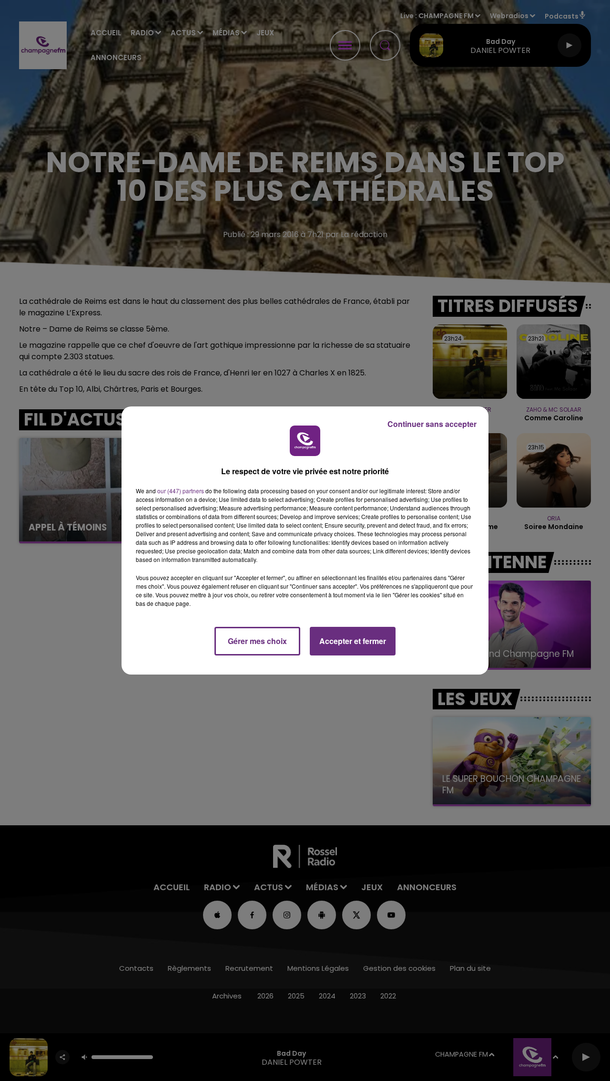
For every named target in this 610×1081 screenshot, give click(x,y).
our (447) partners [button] (180, 491)
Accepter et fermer (352, 640)
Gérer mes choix (257, 640)
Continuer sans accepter (432, 423)
